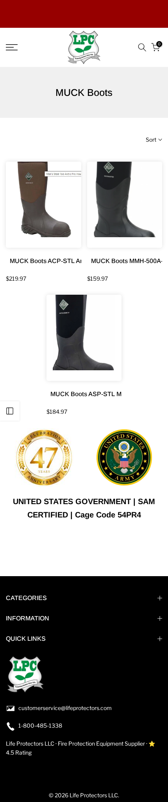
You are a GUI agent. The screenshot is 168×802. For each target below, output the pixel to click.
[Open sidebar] (10, 411)
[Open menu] (23, 47)
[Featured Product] (43, 205)
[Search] (142, 47)
